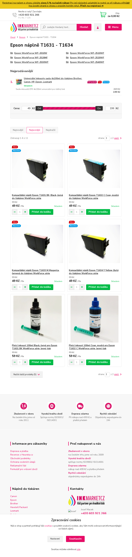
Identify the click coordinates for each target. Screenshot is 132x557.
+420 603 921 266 (28, 14)
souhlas (48, 525)
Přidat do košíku (41, 211)
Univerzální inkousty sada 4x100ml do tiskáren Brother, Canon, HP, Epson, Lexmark (53, 80)
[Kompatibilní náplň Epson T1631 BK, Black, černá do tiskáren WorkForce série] (37, 168)
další (116, 138)
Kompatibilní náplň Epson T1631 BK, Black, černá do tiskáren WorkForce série (37, 197)
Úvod (12, 37)
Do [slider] (99, 108)
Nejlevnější (34, 130)
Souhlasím (75, 538)
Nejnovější (18, 130)
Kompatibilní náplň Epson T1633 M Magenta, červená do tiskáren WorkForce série (35, 272)
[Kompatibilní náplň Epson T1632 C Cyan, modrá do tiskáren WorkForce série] (94, 168)
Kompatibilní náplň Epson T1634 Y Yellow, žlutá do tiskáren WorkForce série (93, 272)
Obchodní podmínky (20, 458)
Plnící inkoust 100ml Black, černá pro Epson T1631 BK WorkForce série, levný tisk (34, 347)
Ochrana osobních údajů (22, 461)
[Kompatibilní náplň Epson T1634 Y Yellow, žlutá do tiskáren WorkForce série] (94, 244)
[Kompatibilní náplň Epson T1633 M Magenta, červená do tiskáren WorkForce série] (37, 244)
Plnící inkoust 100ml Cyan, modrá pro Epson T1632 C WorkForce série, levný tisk (92, 347)
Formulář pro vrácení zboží (23, 469)
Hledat (84, 27)
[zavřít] (128, 3)
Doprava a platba (19, 451)
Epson (22, 37)
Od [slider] (39, 108)
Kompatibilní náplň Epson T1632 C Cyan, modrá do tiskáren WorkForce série (94, 197)
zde (78, 549)
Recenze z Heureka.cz (21, 454)
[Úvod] (24, 27)
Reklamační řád (18, 465)
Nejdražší (50, 130)
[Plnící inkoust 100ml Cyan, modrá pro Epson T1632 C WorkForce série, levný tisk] (94, 319)
